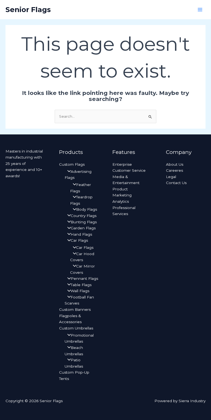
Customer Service (129, 170)
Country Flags (83, 215)
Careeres (174, 170)
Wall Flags (80, 291)
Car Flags (79, 240)
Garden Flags (83, 228)
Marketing (122, 195)
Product (120, 189)
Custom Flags (72, 164)
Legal (171, 176)
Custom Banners (75, 309)
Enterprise (122, 164)
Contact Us (176, 183)
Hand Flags (81, 234)
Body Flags (86, 209)
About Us (174, 164)
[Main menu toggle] (200, 9)
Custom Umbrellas (76, 328)
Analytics (120, 201)
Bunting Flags (84, 222)
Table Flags (81, 285)
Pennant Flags (84, 278)
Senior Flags (28, 9)
